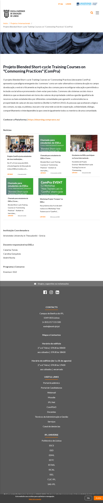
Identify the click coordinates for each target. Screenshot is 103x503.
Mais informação (35, 499)
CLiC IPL (51, 479)
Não (88, 498)
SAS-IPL (51, 484)
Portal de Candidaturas (51, 387)
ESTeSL (51, 465)
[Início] (14, 12)
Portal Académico (51, 383)
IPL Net (51, 402)
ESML (51, 455)
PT (59, 4)
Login (68, 4)
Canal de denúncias (51, 426)
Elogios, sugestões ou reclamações (53, 284)
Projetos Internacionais (20, 23)
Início (5, 23)
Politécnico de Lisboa (51, 440)
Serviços (51, 421)
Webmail (51, 392)
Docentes (51, 412)
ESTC (51, 460)
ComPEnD (51, 407)
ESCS (51, 445)
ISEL (51, 474)
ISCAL (51, 469)
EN (62, 4)
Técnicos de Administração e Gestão (51, 416)
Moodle (51, 397)
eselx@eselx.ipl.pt (51, 326)
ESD (52, 450)
